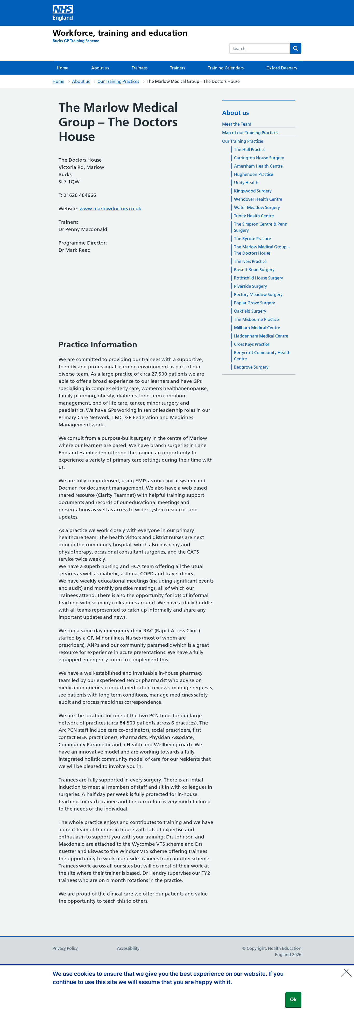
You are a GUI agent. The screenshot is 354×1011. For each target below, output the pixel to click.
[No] (347, 969)
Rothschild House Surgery (258, 278)
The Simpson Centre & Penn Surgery (260, 227)
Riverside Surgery (250, 286)
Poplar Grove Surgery (254, 302)
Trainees (139, 67)
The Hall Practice (250, 149)
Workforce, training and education (120, 33)
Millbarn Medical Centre (257, 327)
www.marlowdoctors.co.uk (110, 209)
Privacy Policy (65, 948)
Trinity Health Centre (254, 215)
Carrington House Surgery (259, 157)
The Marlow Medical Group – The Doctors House (262, 250)
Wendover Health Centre (258, 199)
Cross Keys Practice (252, 344)
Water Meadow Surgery (257, 207)
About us (100, 67)
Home (62, 67)
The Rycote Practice (252, 238)
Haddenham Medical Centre (261, 336)
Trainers (177, 67)
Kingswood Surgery (253, 190)
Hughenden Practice (253, 174)
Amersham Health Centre (258, 166)
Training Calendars (226, 67)
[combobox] (259, 48)
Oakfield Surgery (250, 311)
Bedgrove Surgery (251, 367)
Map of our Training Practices (250, 132)
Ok (293, 999)
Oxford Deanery (281, 67)
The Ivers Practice (250, 261)
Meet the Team (236, 124)
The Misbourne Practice (256, 319)
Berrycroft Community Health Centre (262, 355)
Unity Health (246, 182)
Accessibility (128, 948)
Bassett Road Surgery (254, 269)
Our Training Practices (118, 81)
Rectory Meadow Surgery (258, 294)
